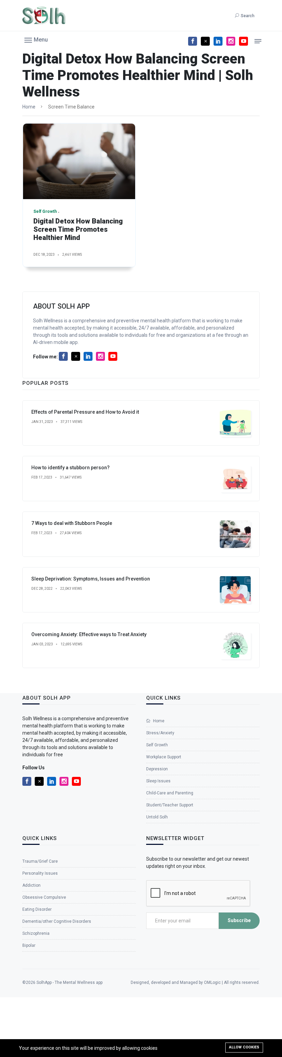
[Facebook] (192, 41)
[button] (36, 39)
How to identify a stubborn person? (70, 467)
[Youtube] (243, 41)
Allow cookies (244, 1047)
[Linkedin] (218, 41)
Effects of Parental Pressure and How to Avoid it (85, 412)
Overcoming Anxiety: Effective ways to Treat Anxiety (89, 634)
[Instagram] (230, 41)
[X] (205, 41)
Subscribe (239, 920)
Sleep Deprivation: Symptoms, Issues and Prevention (90, 579)
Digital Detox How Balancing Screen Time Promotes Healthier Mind (78, 229)
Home (28, 107)
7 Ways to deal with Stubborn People (71, 523)
